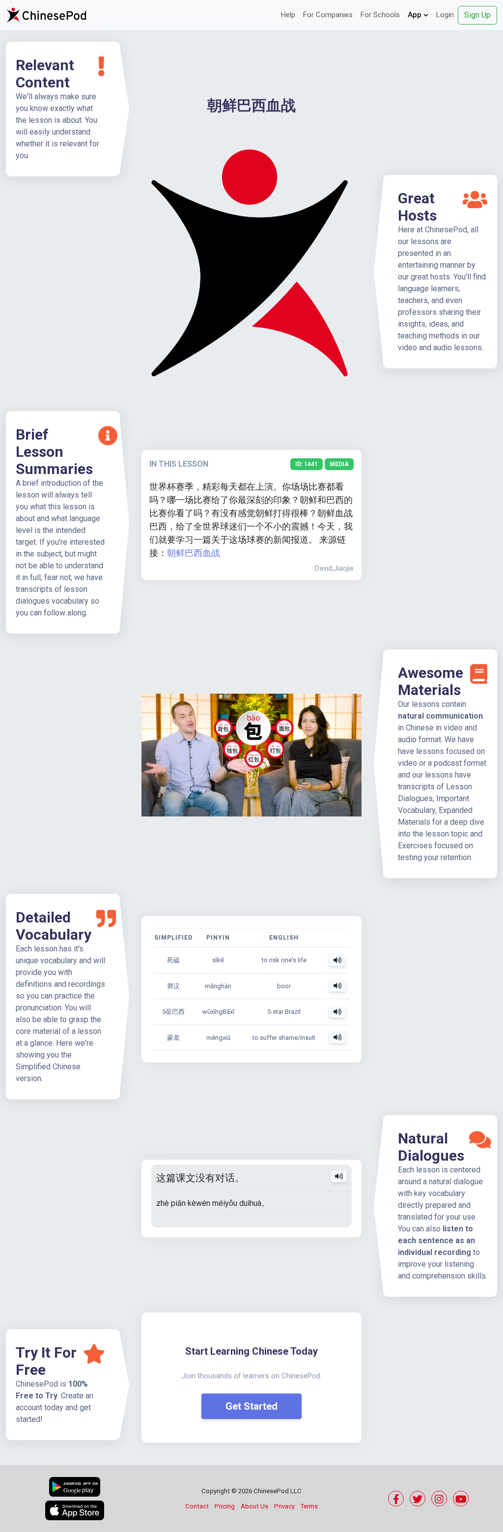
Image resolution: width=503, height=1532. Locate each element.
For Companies (328, 14)
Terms (309, 1506)
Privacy (284, 1506)
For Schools (380, 14)
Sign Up (477, 15)
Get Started (251, 1406)
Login (445, 14)
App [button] (415, 14)
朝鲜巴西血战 (193, 553)
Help (288, 14)
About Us (254, 1506)
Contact (197, 1506)
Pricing (225, 1506)
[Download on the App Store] (74, 1510)
